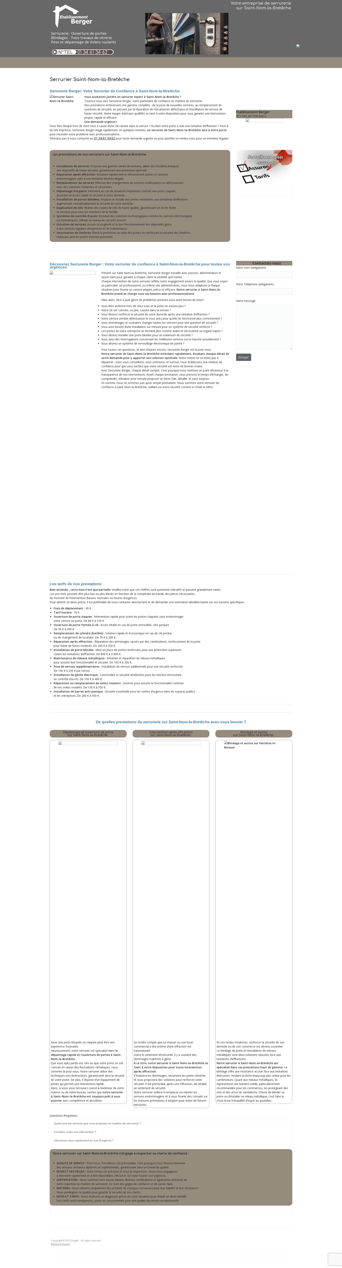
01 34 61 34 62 (92, 52)
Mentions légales (60, 1244)
